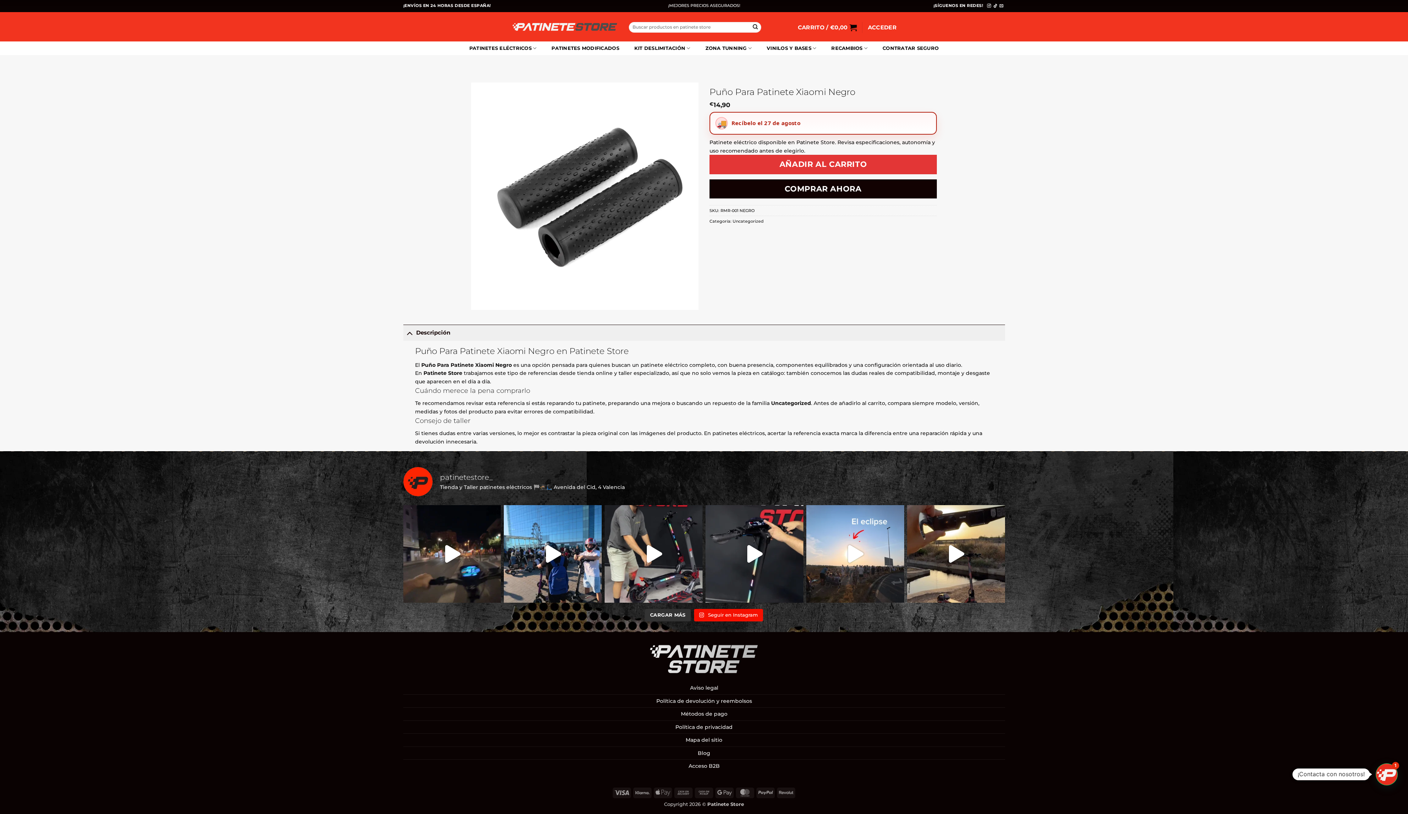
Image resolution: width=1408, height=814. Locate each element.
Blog (704, 753)
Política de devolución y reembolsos (704, 701)
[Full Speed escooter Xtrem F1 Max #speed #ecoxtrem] (754, 554)
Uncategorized (748, 221)
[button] (827, 27)
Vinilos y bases (789, 48)
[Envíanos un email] (1002, 6)
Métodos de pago (704, 714)
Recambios (846, 48)
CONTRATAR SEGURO (911, 48)
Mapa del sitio (704, 740)
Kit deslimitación (659, 48)
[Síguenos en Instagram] (989, 6)
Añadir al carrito (823, 164)
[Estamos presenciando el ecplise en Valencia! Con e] (956, 554)
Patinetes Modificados (585, 48)
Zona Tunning (726, 48)
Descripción (433, 332)
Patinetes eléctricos (500, 48)
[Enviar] (755, 27)
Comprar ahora (823, 188)
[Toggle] (409, 333)
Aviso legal (704, 688)
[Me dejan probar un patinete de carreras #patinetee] (553, 554)
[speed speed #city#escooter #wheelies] (452, 554)
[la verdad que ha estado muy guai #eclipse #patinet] (855, 554)
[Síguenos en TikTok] (995, 6)
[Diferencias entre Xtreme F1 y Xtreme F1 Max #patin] (654, 554)
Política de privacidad (704, 727)
